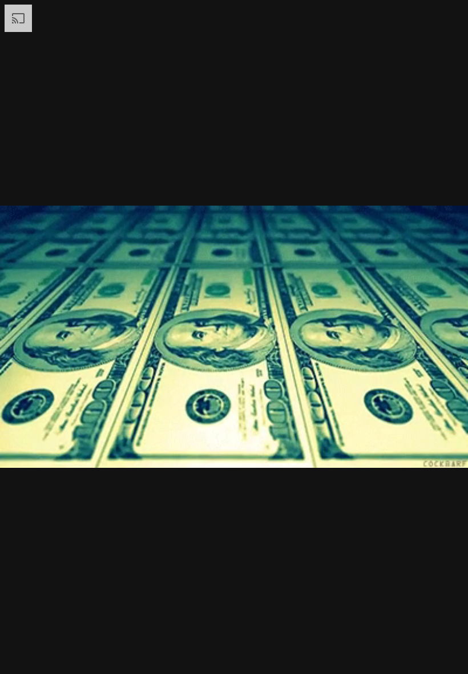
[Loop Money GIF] (234, 337)
